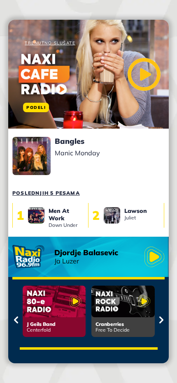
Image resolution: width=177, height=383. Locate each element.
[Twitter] (74, 103)
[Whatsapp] (97, 103)
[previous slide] (15, 320)
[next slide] (161, 320)
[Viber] (86, 103)
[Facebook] (61, 103)
